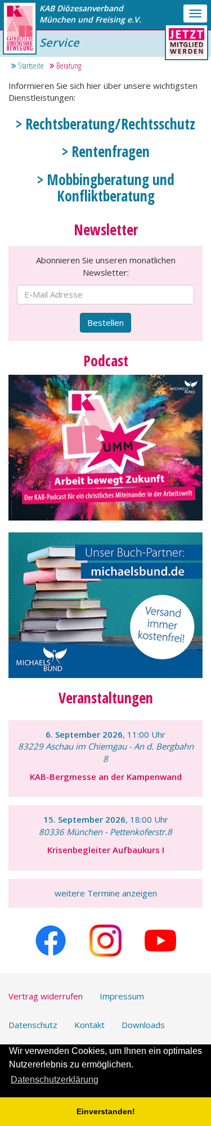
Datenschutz (32, 1024)
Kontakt (89, 1024)
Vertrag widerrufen (45, 996)
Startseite (30, 65)
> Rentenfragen (106, 151)
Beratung (68, 65)
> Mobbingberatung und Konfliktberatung (105, 187)
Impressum (122, 996)
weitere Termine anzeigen (106, 893)
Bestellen (105, 322)
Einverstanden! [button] (106, 1111)
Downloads (143, 1024)
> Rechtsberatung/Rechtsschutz (105, 124)
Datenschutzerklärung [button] (54, 1079)
